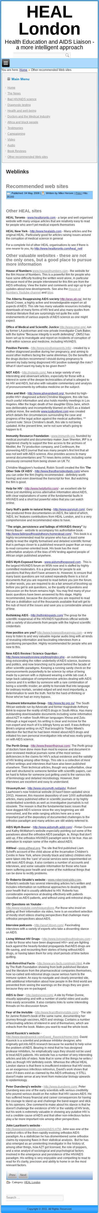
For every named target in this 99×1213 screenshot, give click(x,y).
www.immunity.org (63, 436)
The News (14, 93)
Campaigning (16, 133)
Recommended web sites (37, 186)
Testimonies (15, 128)
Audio (11, 145)
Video (11, 139)
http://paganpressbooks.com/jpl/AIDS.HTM (33, 1129)
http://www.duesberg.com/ (60, 1086)
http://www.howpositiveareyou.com (59, 632)
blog (50, 292)
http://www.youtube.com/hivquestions (30, 908)
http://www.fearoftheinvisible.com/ (56, 1012)
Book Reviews (16, 151)
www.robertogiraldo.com (64, 880)
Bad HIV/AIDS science (22, 99)
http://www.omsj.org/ (73, 327)
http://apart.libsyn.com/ (48, 925)
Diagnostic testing (19, 105)
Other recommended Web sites (27, 157)
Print (78, 193)
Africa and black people (22, 122)
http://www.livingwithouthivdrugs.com (66, 939)
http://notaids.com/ (34, 372)
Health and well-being (21, 110)
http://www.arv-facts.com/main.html (59, 963)
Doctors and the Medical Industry (28, 116)
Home (23, 70)
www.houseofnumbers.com (50, 271)
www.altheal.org (29, 848)
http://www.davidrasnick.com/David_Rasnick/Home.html (42, 1037)
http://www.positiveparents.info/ (51, 348)
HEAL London (49, 20)
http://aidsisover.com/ (39, 995)
